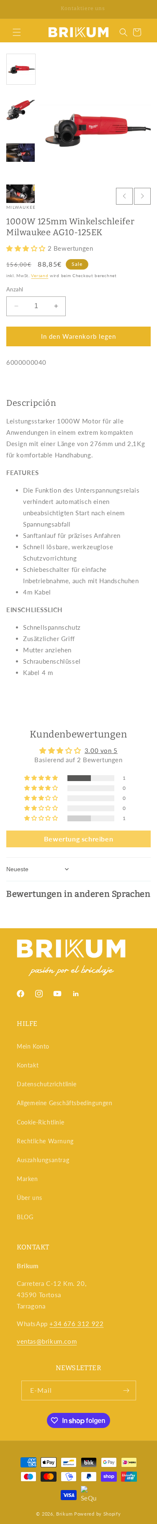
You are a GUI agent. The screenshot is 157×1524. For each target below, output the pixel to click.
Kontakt (28, 1065)
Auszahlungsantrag (43, 1159)
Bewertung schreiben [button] (78, 839)
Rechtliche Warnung (45, 1141)
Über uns (29, 1197)
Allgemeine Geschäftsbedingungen (65, 1102)
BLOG (25, 1216)
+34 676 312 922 (76, 1323)
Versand (39, 275)
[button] (17, 32)
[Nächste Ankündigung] (141, 9)
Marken (27, 1178)
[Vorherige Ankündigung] (15, 9)
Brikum (64, 1513)
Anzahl (14, 289)
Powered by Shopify (97, 1513)
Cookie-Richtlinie (40, 1122)
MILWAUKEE (21, 207)
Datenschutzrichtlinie (47, 1084)
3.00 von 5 (101, 750)
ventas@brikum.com (47, 1341)
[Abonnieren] (126, 1390)
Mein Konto (33, 1046)
